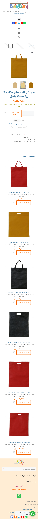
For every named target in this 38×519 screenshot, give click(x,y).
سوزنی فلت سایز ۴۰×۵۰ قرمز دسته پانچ (19, 443)
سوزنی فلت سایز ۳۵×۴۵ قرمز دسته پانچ (19, 393)
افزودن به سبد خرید (14, 113)
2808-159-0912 (15, 12)
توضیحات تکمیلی (15, 134)
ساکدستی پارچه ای (20, 124)
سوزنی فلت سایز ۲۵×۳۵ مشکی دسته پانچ (19, 343)
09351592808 (29, 507)
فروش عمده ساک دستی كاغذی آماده (26, 476)
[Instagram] (22, 23)
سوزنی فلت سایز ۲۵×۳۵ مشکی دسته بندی (19, 293)
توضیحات (24, 134)
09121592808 (28, 504)
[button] (19, 19)
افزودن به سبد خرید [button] (23, 203)
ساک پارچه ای (17, 120)
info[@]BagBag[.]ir (19, 14)
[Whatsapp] (24, 23)
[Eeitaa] (16, 23)
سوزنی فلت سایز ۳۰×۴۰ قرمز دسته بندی (19, 193)
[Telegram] (19, 23)
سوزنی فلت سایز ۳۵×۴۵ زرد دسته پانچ (19, 243)
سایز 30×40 (12, 124)
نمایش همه (30, 46)
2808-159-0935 (7, 12)
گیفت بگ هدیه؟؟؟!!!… (30, 482)
